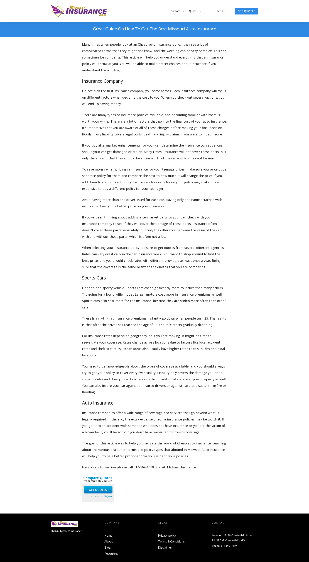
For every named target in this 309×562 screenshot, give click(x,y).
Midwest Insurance (181, 467)
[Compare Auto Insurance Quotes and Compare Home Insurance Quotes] (98, 488)
